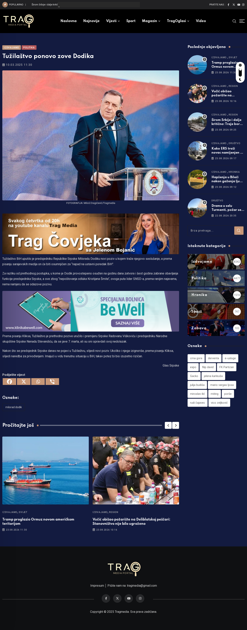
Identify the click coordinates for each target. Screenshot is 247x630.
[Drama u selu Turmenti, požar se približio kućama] (197, 208)
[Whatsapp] (38, 381)
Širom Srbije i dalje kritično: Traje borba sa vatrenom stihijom (65, 4)
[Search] (234, 21)
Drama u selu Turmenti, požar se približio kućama (226, 210)
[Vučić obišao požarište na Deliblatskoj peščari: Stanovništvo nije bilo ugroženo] (197, 93)
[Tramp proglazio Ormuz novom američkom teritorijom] (197, 64)
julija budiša (197, 385)
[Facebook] (9, 381)
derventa (213, 358)
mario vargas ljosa (222, 385)
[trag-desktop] (90, 233)
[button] (168, 425)
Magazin (149, 21)
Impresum (97, 585)
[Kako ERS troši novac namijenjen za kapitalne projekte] (197, 150)
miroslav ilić (197, 394)
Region (113, 512)
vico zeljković (219, 402)
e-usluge (230, 358)
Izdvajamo (9, 512)
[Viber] (52, 381)
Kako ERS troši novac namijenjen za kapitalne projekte (227, 152)
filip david (208, 367)
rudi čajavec (197, 402)
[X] (23, 381)
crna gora (196, 358)
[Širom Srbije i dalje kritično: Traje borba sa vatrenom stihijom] (197, 122)
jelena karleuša (213, 376)
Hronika (234, 172)
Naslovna (68, 21)
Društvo (234, 143)
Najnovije (91, 21)
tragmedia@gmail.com (142, 585)
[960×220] (90, 311)
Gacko (194, 376)
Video (201, 21)
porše (228, 394)
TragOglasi (176, 21)
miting (214, 394)
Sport (130, 21)
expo (193, 367)
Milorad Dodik (13, 407)
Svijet (23, 512)
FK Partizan (226, 367)
